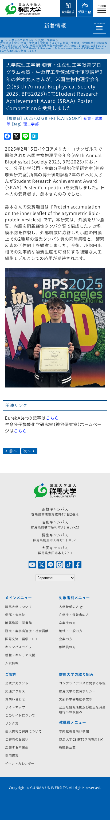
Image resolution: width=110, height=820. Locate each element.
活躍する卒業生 (17, 747)
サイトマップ (15, 707)
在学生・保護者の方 (74, 614)
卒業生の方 (67, 622)
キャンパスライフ (18, 646)
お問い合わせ (15, 699)
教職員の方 (67, 646)
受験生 (83, 11)
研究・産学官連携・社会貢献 (27, 630)
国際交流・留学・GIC (21, 638)
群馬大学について (18, 606)
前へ (13, 451)
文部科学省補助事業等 (75, 699)
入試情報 (11, 663)
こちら (52, 418)
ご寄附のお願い (17, 739)
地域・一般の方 (70, 630)
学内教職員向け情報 (74, 731)
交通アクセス (15, 691)
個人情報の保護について (23, 731)
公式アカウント (17, 683)
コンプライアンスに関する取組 (82, 683)
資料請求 (68, 11)
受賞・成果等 (46, 40)
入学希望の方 (69, 606)
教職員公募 (67, 747)
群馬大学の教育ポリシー (77, 691)
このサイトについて (20, 715)
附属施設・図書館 (18, 622)
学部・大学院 (15, 614)
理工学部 (31, 124)
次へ (27, 451)
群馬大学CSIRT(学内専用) (79, 739)
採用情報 (11, 755)
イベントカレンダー (19, 763)
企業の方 (65, 638)
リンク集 (11, 723)
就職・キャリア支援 (20, 655)
